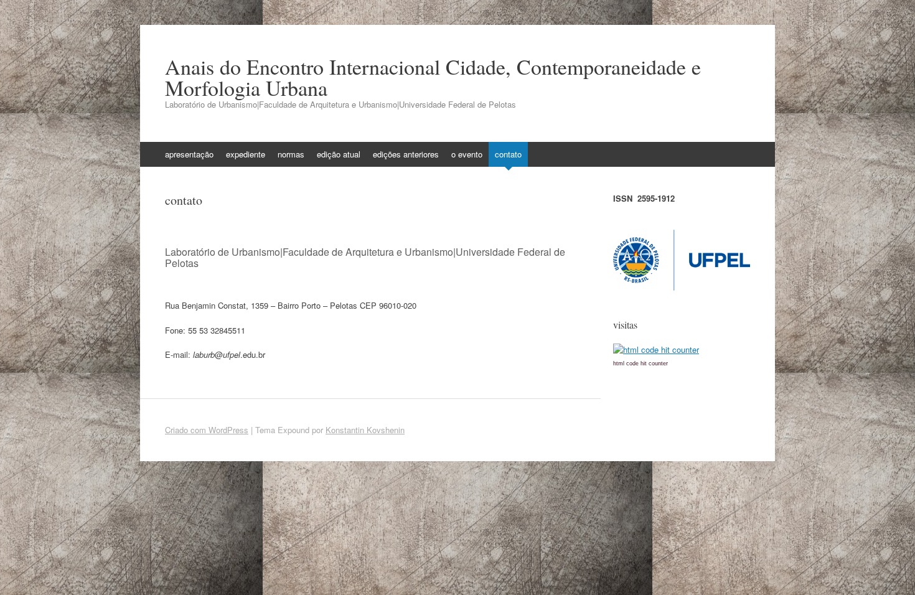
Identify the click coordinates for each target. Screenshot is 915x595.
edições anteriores (406, 154)
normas (291, 154)
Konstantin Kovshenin (365, 430)
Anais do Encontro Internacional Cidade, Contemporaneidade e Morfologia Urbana (433, 77)
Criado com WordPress (206, 430)
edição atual (338, 154)
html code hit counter (640, 363)
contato (508, 154)
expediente (245, 154)
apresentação (189, 154)
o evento (466, 154)
